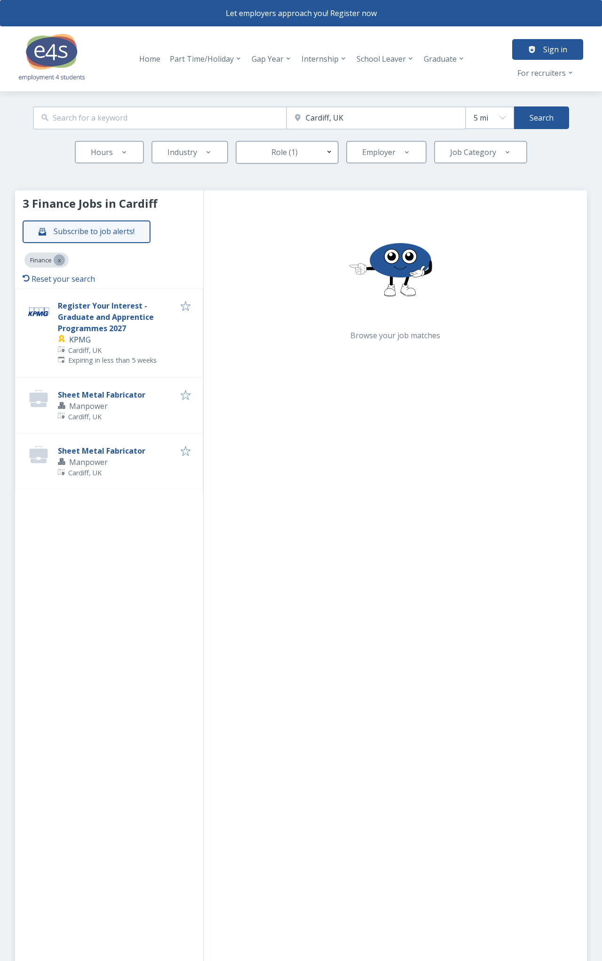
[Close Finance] (59, 260)
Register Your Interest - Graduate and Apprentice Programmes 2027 (106, 317)
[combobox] (159, 118)
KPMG (80, 339)
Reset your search (63, 279)
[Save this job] (185, 306)
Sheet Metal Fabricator (101, 395)
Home (149, 59)
